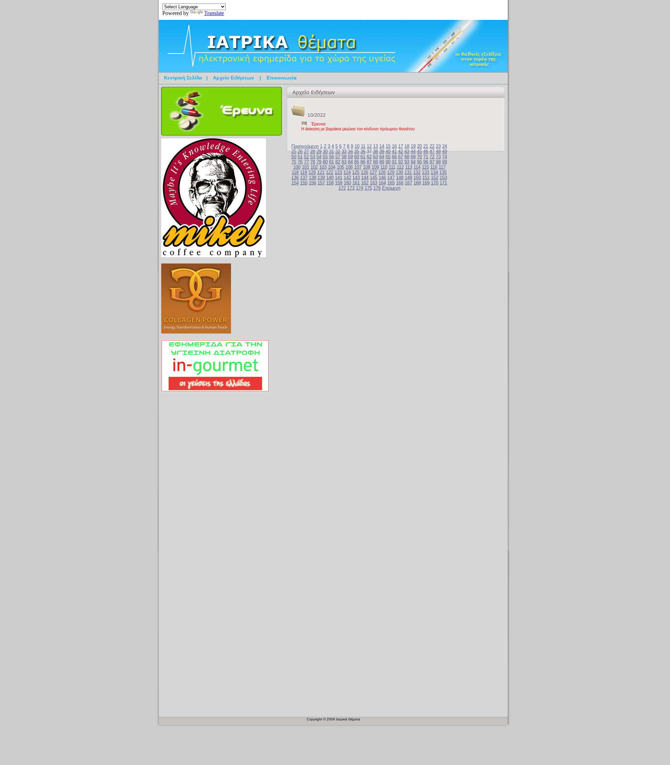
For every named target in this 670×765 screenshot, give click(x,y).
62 (369, 156)
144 (364, 177)
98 (438, 162)
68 (406, 156)
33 (344, 151)
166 (399, 182)
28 (312, 151)
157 (321, 182)
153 (443, 177)
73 (438, 156)
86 (362, 162)
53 (312, 156)
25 (293, 151)
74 (444, 156)
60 (356, 156)
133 (425, 172)
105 (340, 167)
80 (325, 162)
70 (419, 156)
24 (444, 146)
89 (381, 162)
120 (312, 172)
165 (391, 182)
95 (419, 162)
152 (434, 177)
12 (369, 146)
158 (330, 182)
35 (356, 151)
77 (306, 162)
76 (300, 162)
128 (382, 172)
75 (293, 162)
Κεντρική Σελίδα (183, 78)
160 (347, 182)
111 (392, 167)
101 (305, 167)
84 (350, 162)
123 (338, 172)
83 (344, 162)
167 (408, 182)
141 (338, 177)
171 (443, 182)
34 (350, 151)
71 (425, 156)
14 (381, 146)
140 (330, 177)
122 (329, 172)
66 (394, 156)
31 (331, 151)
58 (344, 156)
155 (303, 182)
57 (337, 156)
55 (325, 156)
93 (406, 162)
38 (375, 151)
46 (425, 151)
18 (406, 146)
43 (406, 151)
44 (413, 151)
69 (413, 156)
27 (306, 151)
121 (321, 172)
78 (312, 162)
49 (444, 151)
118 (295, 172)
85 (356, 162)
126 (364, 172)
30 (325, 151)
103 (323, 167)
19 (413, 146)
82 (337, 162)
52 (306, 156)
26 (300, 151)
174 (359, 188)
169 (426, 182)
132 (416, 172)
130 (399, 172)
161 (356, 182)
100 (296, 167)
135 (443, 172)
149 (408, 177)
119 (303, 172)
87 (369, 162)
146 (382, 177)
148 (399, 177)
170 (434, 182)
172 (342, 188)
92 (400, 162)
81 (331, 162)
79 (319, 162)
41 (394, 151)
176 (377, 188)
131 (408, 172)
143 (356, 177)
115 (425, 167)
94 (413, 162)
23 (438, 146)
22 (432, 146)
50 (293, 156)
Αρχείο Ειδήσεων (233, 78)
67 (400, 156)
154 (295, 182)
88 (375, 162)
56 (331, 156)
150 (417, 177)
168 (417, 182)
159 (338, 182)
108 (366, 167)
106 (349, 167)
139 (321, 177)
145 (373, 177)
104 (331, 167)
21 (425, 146)
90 (388, 162)
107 (358, 167)
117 (442, 167)
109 (375, 167)
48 (438, 151)
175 (368, 188)
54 (319, 156)
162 (364, 182)
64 (381, 156)
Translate (214, 13)
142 (347, 177)
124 (347, 172)
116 (433, 167)
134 (434, 172)
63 (375, 156)
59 (350, 156)
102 (314, 167)
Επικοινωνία (282, 78)
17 (400, 146)
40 (388, 151)
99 (444, 162)
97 (432, 162)
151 (426, 177)
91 (394, 162)
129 (390, 172)
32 (337, 151)
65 (388, 156)
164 (382, 182)
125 (355, 172)
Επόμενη (391, 188)
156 (312, 182)
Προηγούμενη (305, 146)
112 (400, 167)
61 (362, 156)
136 (295, 177)
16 (394, 146)
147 (391, 177)
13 (375, 146)
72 (432, 156)
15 (388, 146)
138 (312, 177)
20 (419, 146)
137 (303, 177)
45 (419, 151)
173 (351, 188)
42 (400, 151)
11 (363, 146)
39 (381, 151)
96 (425, 162)
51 (300, 156)
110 (383, 167)
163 (373, 182)
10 (357, 146)
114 (417, 167)
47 (432, 151)
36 (362, 151)
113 (408, 167)
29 (319, 151)
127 (373, 172)
